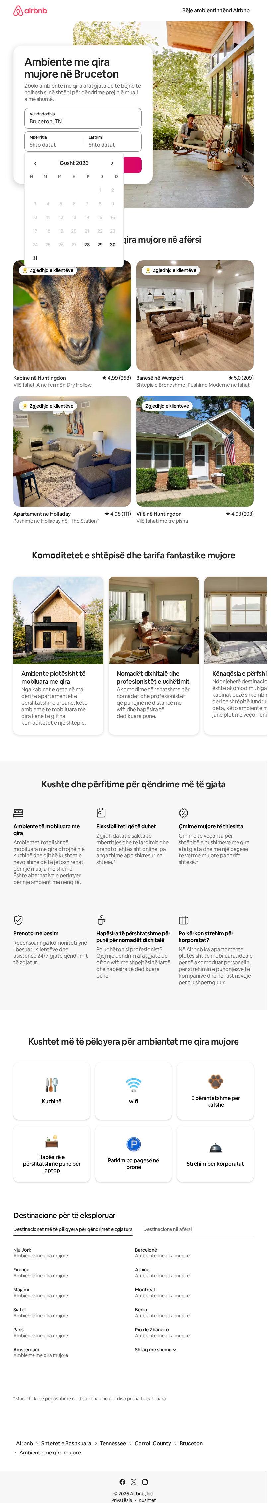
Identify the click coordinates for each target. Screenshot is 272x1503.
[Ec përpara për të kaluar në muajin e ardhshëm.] (112, 163)
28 (87, 245)
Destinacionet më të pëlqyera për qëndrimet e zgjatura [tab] (73, 1229)
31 (35, 258)
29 (99, 245)
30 (113, 245)
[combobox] (83, 121)
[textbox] (54, 145)
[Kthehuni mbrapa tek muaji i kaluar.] (36, 163)
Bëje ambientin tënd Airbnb (216, 10)
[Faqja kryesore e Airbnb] (30, 10)
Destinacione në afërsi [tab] (167, 1229)
